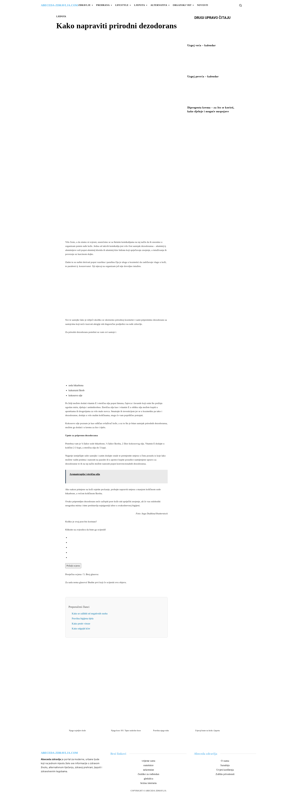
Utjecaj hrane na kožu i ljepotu (207, 730)
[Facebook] (106, 116)
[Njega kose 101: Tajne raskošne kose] (127, 717)
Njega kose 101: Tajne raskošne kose (126, 730)
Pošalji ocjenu (73, 565)
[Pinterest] (120, 116)
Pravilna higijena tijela (82, 618)
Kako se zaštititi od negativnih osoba (90, 613)
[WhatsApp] (127, 116)
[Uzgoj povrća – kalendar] (212, 63)
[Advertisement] (116, 216)
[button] (240, 5)
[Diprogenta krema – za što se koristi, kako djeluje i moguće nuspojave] (212, 94)
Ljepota (61, 16)
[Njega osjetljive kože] (85, 717)
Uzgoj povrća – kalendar (203, 76)
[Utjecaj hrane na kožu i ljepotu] (211, 717)
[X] (113, 116)
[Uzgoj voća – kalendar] (212, 32)
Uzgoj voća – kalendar (201, 45)
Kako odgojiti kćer (81, 628)
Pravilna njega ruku (161, 730)
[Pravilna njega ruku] (169, 717)
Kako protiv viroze (81, 623)
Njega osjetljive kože (77, 730)
